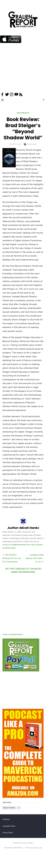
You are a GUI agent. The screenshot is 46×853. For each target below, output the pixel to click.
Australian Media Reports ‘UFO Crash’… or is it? (35, 558)
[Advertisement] (23, 68)
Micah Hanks (32, 144)
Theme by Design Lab (33, 848)
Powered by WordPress (13, 848)
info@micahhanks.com (21, 544)
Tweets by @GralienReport (12, 634)
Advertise (6, 819)
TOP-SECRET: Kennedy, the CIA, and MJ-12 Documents (11, 558)
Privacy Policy (7, 832)
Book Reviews (23, 113)
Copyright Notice (8, 826)
